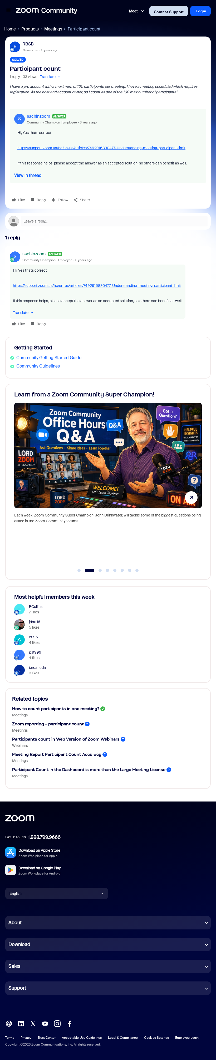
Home (10, 29)
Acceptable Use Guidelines (82, 1038)
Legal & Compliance (123, 1038)
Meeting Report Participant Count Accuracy (56, 754)
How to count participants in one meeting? (55, 708)
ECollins (35, 606)
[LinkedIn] (20, 1023)
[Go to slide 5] (114, 570)
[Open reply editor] (108, 221)
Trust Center (47, 1038)
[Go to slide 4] (107, 570)
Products (30, 29)
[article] (108, 289)
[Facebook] (69, 1023)
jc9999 (35, 652)
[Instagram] (57, 1023)
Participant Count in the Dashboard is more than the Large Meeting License (88, 769)
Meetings (53, 29)
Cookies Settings (156, 1038)
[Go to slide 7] (129, 570)
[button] (8, 11)
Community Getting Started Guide (48, 357)
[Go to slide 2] (86, 570)
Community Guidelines (38, 366)
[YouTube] (45, 1023)
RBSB (28, 44)
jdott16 (34, 621)
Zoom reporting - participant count (48, 723)
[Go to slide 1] (79, 570)
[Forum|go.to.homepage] (46, 11)
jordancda (37, 667)
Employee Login (187, 1038)
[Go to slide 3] (97, 570)
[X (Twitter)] (33, 1023)
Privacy (26, 1038)
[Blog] (8, 1023)
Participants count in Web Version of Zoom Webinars (66, 739)
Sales (14, 966)
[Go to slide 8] (137, 570)
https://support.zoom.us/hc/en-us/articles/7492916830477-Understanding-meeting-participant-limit (101, 148)
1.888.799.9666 (44, 837)
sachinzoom (38, 116)
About (15, 922)
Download (19, 944)
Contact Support (169, 12)
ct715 (33, 637)
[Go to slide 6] (122, 570)
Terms (9, 1038)
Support (17, 988)
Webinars (20, 745)
